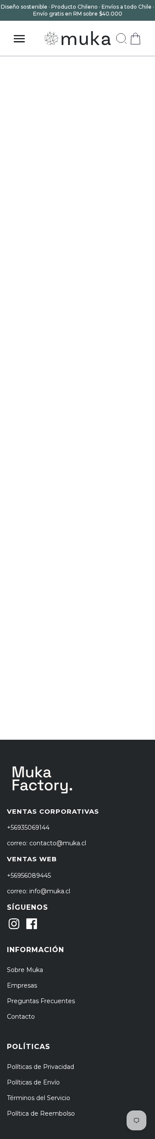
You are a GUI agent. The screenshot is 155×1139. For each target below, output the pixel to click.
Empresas (22, 985)
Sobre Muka (25, 970)
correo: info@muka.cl (38, 891)
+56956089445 (29, 875)
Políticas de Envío (33, 1082)
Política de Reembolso (41, 1113)
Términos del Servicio (38, 1098)
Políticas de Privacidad (40, 1067)
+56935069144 (28, 827)
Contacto (21, 1016)
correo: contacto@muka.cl (46, 843)
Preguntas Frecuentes (41, 1001)
